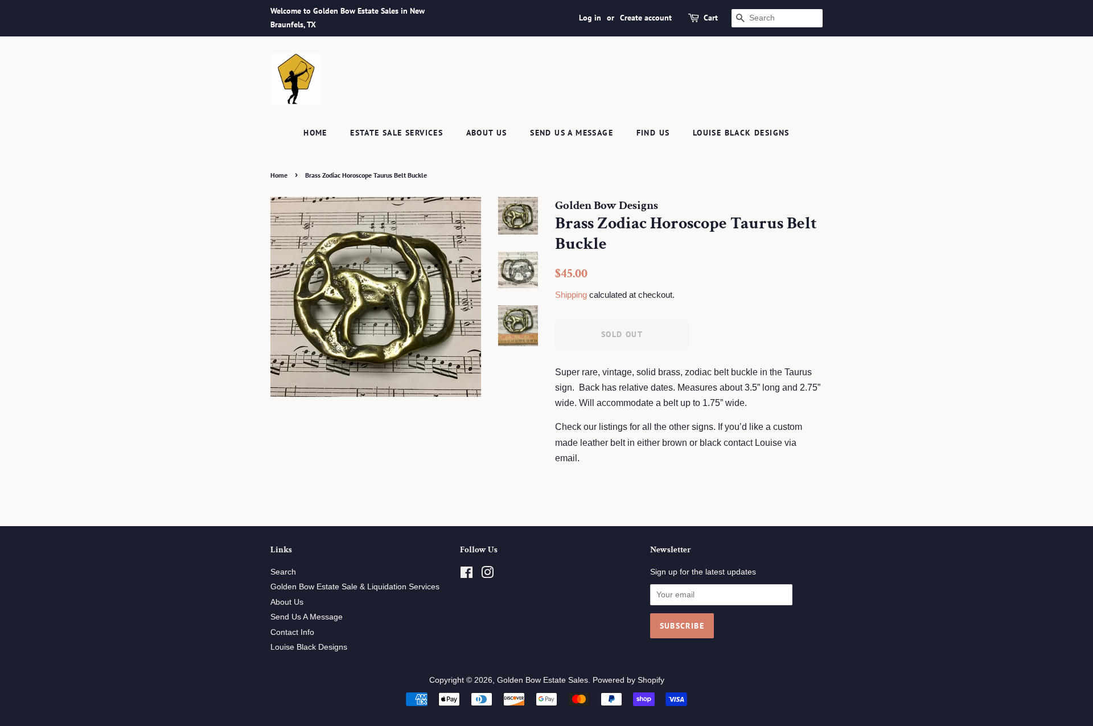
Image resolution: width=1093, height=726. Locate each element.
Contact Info (292, 632)
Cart (711, 18)
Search (283, 572)
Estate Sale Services (396, 133)
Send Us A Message (571, 133)
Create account (646, 18)
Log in (590, 18)
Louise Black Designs (741, 133)
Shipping (571, 295)
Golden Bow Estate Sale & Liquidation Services (354, 587)
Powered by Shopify (628, 680)
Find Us (653, 133)
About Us (486, 133)
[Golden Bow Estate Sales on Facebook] (466, 575)
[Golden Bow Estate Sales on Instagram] (487, 575)
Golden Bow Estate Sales (542, 680)
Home (315, 133)
